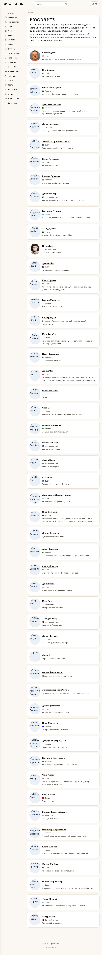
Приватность (55, 944)
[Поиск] (66, 4)
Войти (94, 4)
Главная (30, 12)
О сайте (45, 944)
